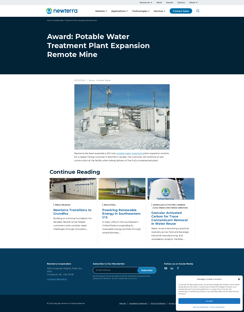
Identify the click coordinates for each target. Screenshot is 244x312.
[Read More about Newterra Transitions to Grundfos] (73, 211)
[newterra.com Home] (62, 11)
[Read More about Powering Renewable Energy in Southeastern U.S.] (121, 211)
